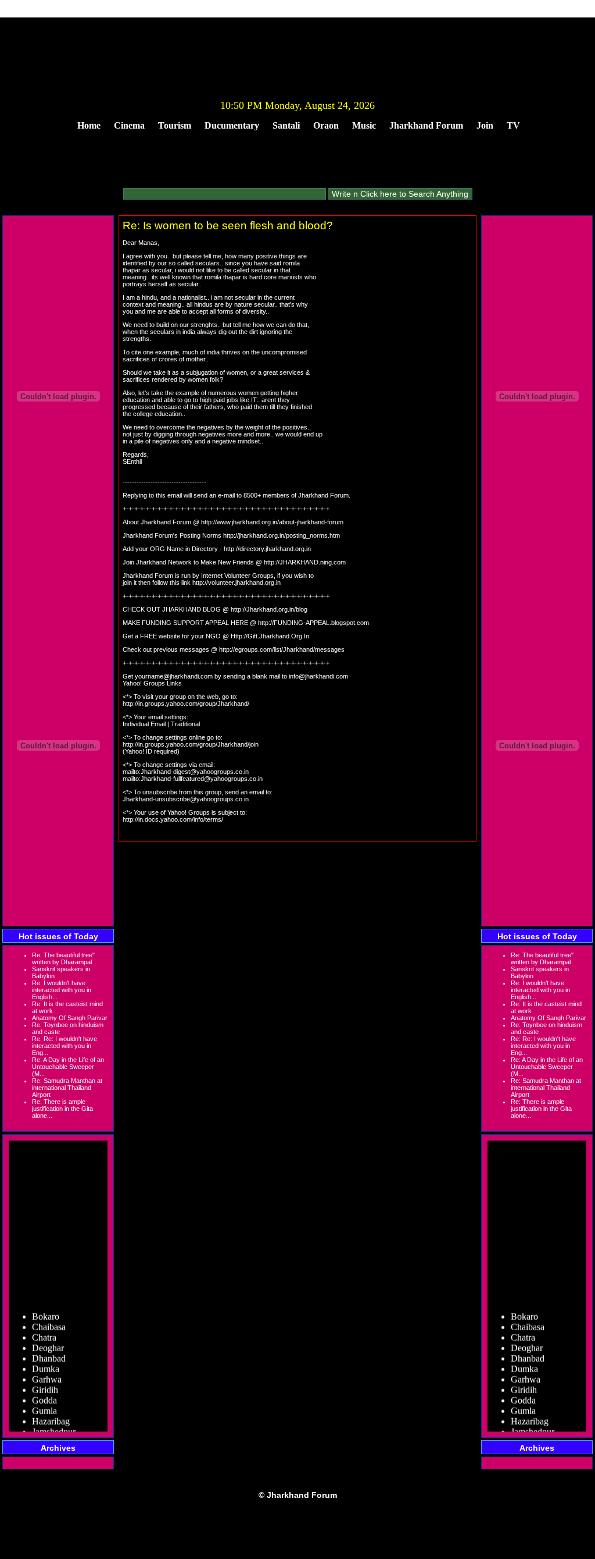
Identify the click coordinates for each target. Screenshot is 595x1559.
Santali (286, 125)
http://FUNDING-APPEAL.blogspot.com (313, 622)
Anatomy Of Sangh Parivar (69, 1017)
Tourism (174, 125)
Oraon (326, 125)
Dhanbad (49, 1353)
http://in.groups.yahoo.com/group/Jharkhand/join (191, 744)
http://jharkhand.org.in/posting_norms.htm (281, 535)
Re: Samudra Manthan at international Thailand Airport (67, 1087)
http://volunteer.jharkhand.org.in (236, 582)
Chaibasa (49, 1321)
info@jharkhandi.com (318, 676)
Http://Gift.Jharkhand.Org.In (270, 636)
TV (513, 125)
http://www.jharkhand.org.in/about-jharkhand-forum (272, 522)
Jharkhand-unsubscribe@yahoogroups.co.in (186, 799)
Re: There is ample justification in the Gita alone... (62, 1108)
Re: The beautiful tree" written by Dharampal (63, 958)
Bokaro (45, 1311)
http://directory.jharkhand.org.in (267, 548)
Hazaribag (51, 1415)
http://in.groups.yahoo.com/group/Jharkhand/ (186, 703)
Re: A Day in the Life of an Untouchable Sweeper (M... (68, 1066)
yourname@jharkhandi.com (174, 676)
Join (484, 125)
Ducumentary (232, 125)
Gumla (44, 1405)
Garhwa (47, 1374)
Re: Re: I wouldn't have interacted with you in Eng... (64, 1045)
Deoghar (48, 1342)
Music (364, 125)
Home (89, 125)
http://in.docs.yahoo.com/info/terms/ (173, 819)
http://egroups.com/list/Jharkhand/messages (282, 649)
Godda (44, 1395)
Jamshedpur (54, 1426)
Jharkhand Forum (426, 125)
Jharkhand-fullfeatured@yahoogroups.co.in (202, 778)
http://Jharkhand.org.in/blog (269, 609)
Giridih (45, 1384)
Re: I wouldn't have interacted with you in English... (61, 989)
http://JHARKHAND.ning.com (305, 562)
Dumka (45, 1363)
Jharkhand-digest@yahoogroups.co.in (195, 771)
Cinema (129, 125)
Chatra (44, 1332)
